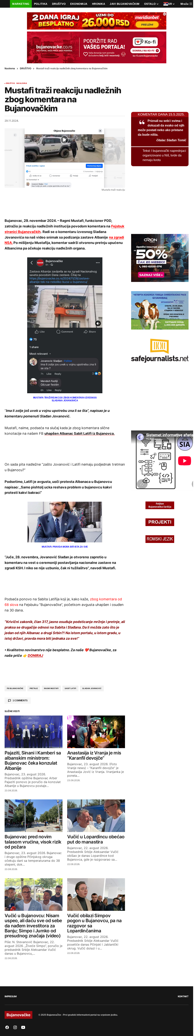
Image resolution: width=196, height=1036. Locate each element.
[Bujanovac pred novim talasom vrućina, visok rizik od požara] (34, 815)
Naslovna (10, 68)
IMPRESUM (11, 996)
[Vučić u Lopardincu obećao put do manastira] (96, 815)
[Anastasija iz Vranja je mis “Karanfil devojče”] (96, 731)
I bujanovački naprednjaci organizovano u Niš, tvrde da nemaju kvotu (164, 155)
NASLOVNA (21, 83)
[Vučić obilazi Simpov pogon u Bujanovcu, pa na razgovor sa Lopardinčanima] (96, 894)
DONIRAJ (35, 655)
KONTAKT (183, 996)
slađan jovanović (91, 688)
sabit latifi (70, 688)
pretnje (34, 688)
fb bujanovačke (15, 688)
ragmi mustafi (51, 688)
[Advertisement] (65, 204)
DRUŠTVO (25, 68)
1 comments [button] (20, 700)
